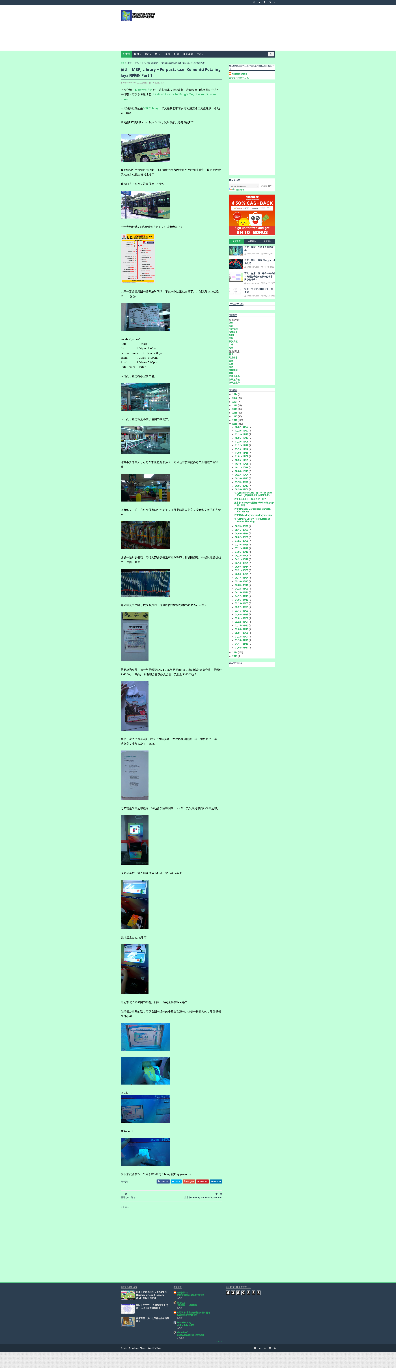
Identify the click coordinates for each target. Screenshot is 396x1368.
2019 (235, 409)
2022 (235, 398)
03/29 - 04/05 (242, 603)
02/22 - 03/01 (242, 622)
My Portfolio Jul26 (185, 1325)
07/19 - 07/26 (242, 544)
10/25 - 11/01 (242, 460)
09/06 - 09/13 (242, 486)
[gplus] (265, 2)
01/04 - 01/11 (242, 647)
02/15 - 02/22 (242, 625)
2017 (235, 416)
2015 (235, 424)
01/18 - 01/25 (242, 640)
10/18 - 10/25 (242, 464)
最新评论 (268, 241)
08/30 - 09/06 (242, 489)
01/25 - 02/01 (242, 636)
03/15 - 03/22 (242, 611)
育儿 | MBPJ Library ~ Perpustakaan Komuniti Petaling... (252, 520)
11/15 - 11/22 (242, 449)
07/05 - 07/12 (242, 552)
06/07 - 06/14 (242, 567)
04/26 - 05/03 (242, 589)
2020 (235, 405)
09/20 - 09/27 (242, 478)
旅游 (231, 367)
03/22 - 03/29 (242, 607)
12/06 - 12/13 (242, 438)
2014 (235, 652)
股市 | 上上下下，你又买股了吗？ (250, 499)
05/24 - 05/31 (242, 574)
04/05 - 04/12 (242, 600)
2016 (235, 420)
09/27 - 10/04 (242, 475)
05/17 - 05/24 (242, 578)
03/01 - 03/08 (242, 618)
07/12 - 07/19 (242, 548)
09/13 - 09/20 (242, 482)
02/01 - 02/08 (242, 633)
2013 (235, 656)
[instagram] (270, 2)
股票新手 (233, 332)
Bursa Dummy (184, 1322)
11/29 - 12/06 (242, 441)
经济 (231, 347)
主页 (127, 54)
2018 (235, 413)
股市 (146, 54)
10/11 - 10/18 (242, 467)
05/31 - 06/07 (242, 570)
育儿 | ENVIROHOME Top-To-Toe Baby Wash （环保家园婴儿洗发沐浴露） (253, 494)
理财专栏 (233, 329)
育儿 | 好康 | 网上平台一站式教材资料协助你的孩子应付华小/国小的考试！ (259, 276)
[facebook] (254, 2)
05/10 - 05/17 (242, 581)
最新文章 (237, 241)
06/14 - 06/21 (242, 563)
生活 (199, 54)
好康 (176, 54)
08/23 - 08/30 (242, 526)
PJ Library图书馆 (142, 90)
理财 (136, 54)
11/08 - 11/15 (242, 453)
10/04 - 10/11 (242, 471)
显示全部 (219, 1341)
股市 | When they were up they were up (253, 515)
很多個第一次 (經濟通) (187, 1305)
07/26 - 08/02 (242, 541)
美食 (167, 54)
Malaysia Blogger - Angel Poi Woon (146, 1348)
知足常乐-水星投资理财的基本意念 (193, 1312)
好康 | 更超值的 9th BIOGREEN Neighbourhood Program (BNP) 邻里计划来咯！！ (151, 1295)
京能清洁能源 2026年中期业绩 (190, 1295)
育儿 (157, 54)
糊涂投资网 (182, 1292)
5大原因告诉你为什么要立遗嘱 (190, 1335)
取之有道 (181, 1302)
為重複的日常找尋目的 (187, 1315)
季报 (231, 338)
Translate (239, 190)
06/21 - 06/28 (242, 559)
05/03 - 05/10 (242, 585)
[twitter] (259, 2)
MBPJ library (151, 108)
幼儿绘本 (233, 357)
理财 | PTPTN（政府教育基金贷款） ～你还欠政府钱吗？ (152, 1307)
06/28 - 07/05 (242, 555)
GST (231, 344)
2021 (235, 402)
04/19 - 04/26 (242, 592)
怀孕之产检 (234, 379)
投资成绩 (233, 341)
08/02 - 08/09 (242, 537)
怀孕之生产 (234, 382)
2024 (235, 394)
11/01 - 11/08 (242, 456)
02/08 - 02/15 (242, 629)
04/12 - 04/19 (242, 596)
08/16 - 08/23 (242, 530)
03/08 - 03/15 (242, 614)
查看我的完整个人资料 (240, 78)
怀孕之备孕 (234, 376)
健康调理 (188, 54)
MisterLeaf (182, 1332)
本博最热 (252, 241)
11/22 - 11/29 (242, 445)
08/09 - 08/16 (242, 533)
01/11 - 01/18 (242, 644)
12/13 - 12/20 (242, 434)
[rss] (274, 2)
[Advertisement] (219, 29)
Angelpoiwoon (239, 74)
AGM (231, 335)
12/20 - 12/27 (242, 430)
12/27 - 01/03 (242, 427)
